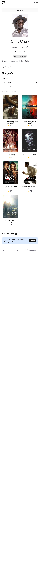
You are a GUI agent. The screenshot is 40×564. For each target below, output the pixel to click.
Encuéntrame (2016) (30, 155)
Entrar (33, 241)
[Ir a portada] (3, 2)
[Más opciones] (36, 67)
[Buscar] (34, 3)
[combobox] (18, 67)
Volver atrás (21, 10)
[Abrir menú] (37, 2)
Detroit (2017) (10, 155)
